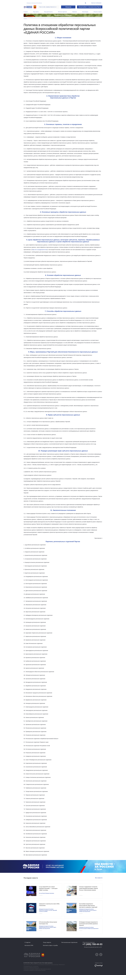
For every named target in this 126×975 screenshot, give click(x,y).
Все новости (98, 877)
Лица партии (36, 11)
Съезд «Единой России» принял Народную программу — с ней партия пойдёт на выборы (48, 888)
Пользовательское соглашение (31, 966)
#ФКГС (87, 910)
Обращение (68, 7)
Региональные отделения (69, 942)
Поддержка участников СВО (63, 15)
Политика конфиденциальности (31, 967)
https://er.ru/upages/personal (39, 249)
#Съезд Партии (42, 893)
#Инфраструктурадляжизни (84, 911)
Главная (25, 18)
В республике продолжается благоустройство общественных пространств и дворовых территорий (88, 905)
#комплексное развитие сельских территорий (48, 910)
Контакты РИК (29, 945)
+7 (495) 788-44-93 (92, 944)
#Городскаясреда (82, 910)
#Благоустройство (92, 910)
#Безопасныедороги (83, 928)
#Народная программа (49, 893)
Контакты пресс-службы (50, 945)
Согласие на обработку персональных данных (34, 970)
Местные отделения (62, 11)
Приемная (74, 11)
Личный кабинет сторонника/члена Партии (90, 7)
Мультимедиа (85, 11)
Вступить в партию (98, 11)
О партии (26, 11)
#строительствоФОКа (43, 911)
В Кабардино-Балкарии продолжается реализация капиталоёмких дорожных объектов (88, 923)
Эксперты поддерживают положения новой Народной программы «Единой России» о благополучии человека (88, 888)
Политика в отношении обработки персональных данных (37, 969)
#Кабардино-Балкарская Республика (46, 909)
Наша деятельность (48, 11)
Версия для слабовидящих (96, 2)
